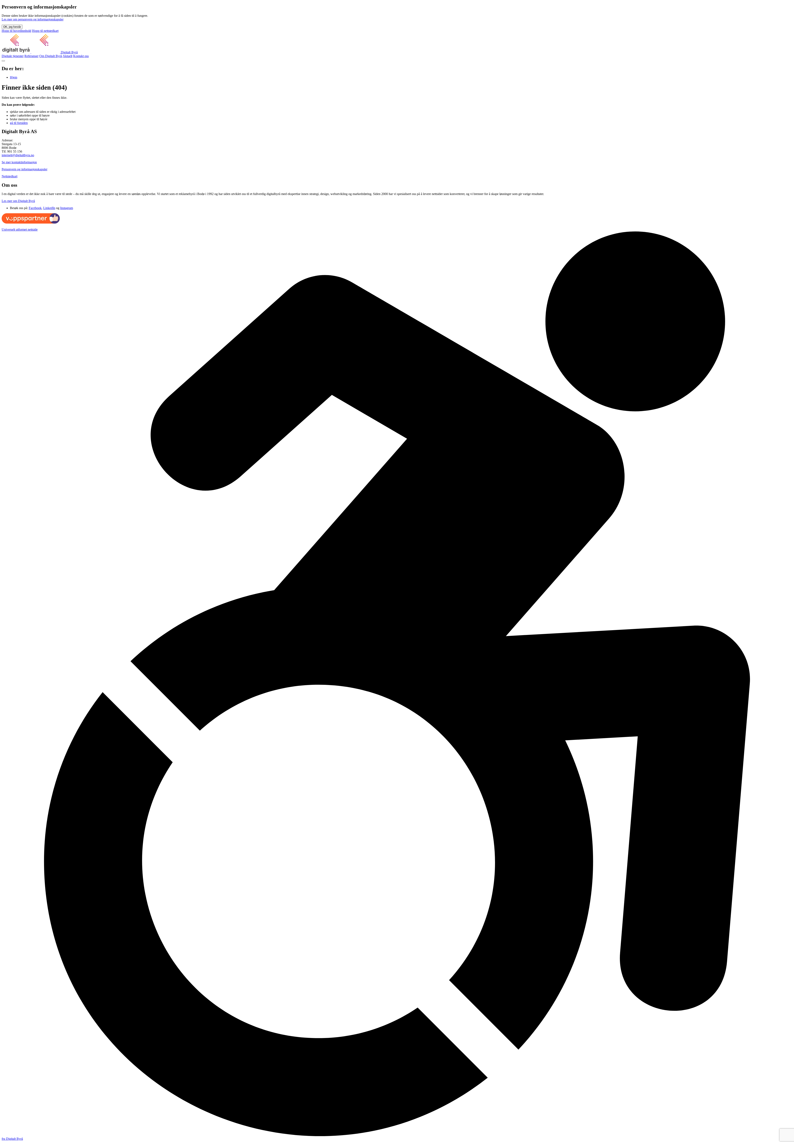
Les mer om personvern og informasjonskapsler (32, 19)
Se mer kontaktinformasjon (19, 162)
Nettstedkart (9, 176)
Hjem (13, 77)
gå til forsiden (19, 123)
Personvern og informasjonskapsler (24, 169)
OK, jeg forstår (12, 26)
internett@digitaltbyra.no (18, 155)
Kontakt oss (81, 56)
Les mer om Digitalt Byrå (18, 201)
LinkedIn (49, 208)
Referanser (31, 56)
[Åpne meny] (3, 60)
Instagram (66, 208)
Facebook (35, 208)
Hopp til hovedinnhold (16, 31)
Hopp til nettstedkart (45, 31)
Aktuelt (67, 56)
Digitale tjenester (13, 56)
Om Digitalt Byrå (50, 56)
